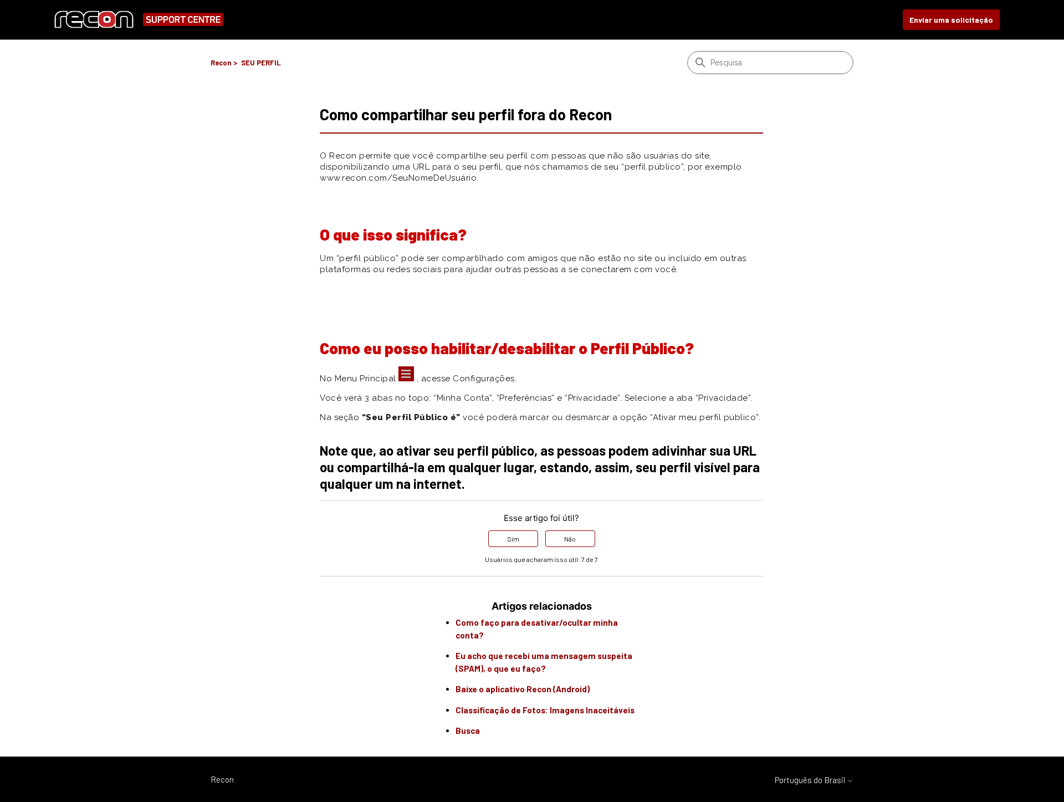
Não (570, 539)
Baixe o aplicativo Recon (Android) (523, 689)
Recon (221, 62)
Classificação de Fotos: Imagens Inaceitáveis (545, 710)
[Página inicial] (138, 19)
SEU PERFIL (261, 62)
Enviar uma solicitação (951, 19)
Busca (468, 730)
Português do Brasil (811, 780)
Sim (513, 539)
